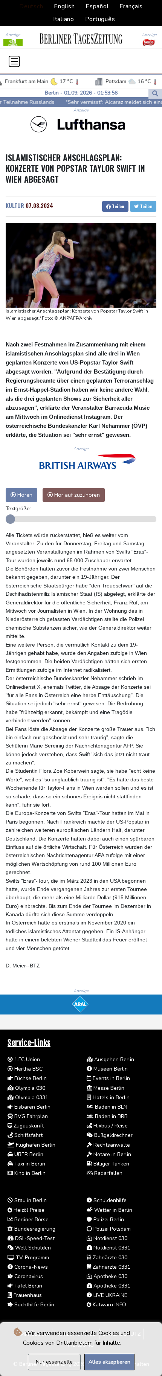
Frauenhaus (27, 1295)
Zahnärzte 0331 (110, 1267)
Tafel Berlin (27, 1285)
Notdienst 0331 (111, 1247)
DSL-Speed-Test (34, 1238)
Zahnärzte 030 (109, 1257)
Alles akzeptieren (109, 1361)
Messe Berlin (108, 1088)
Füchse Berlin (30, 1078)
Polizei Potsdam (111, 1229)
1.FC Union (26, 1059)
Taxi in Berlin (29, 1163)
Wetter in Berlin (112, 1210)
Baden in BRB (110, 1116)
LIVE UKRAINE (109, 1295)
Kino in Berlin (29, 1173)
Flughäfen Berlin (34, 1145)
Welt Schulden (32, 1247)
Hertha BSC (28, 1068)
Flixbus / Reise (110, 1125)
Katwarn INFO (108, 1304)
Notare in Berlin (111, 1154)
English (64, 6)
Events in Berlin (110, 1078)
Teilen (117, 206)
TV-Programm (31, 1257)
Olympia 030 (29, 1088)
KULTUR (15, 205)
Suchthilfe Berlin (33, 1304)
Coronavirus (28, 1276)
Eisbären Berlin (31, 1107)
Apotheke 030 (109, 1276)
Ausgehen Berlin (113, 1059)
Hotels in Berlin (110, 1097)
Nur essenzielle (54, 1361)
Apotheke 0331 (111, 1285)
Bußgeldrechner (113, 1135)
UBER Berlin (28, 1154)
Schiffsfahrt (28, 1135)
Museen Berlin (110, 1068)
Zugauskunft (28, 1125)
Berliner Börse (31, 1219)
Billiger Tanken (110, 1163)
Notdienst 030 (109, 1238)
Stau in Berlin (30, 1200)
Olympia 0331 (31, 1097)
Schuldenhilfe (109, 1200)
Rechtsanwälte (111, 1145)
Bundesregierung (34, 1229)
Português (100, 19)
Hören (24, 495)
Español (97, 6)
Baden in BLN (110, 1107)
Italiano (63, 19)
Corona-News (30, 1267)
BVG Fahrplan (30, 1116)
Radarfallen (107, 1173)
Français (131, 6)
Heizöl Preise (28, 1210)
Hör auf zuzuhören (76, 495)
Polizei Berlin (108, 1219)
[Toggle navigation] (14, 61)
